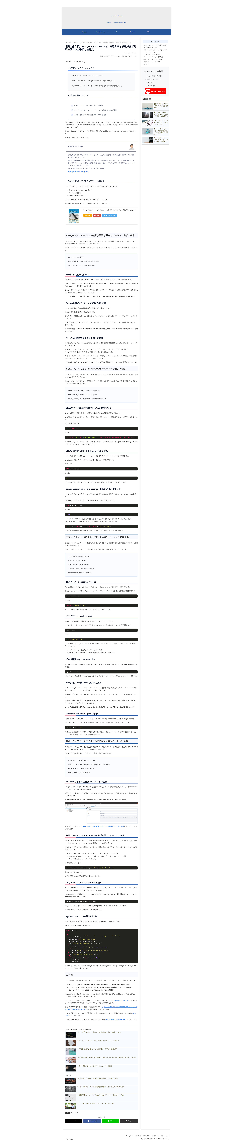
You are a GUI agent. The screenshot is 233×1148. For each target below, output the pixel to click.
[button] (129, 1121)
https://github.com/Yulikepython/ (78, 171)
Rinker (90, 211)
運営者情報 (155, 1136)
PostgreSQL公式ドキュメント (121, 1000)
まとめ (146, 64)
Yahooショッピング (109, 215)
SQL (68, 1113)
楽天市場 (96, 215)
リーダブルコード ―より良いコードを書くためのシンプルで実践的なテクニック (109, 210)
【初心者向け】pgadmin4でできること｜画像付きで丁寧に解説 (103, 826)
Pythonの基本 (151, 86)
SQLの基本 (150, 82)
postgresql (75, 1113)
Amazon (87, 215)
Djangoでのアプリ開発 (154, 76)
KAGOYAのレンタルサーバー (115, 1019)
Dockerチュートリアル (154, 79)
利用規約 (138, 1136)
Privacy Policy (130, 1136)
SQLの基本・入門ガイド (80, 1009)
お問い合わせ (164, 1136)
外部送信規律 (146, 1136)
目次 (152, 42)
